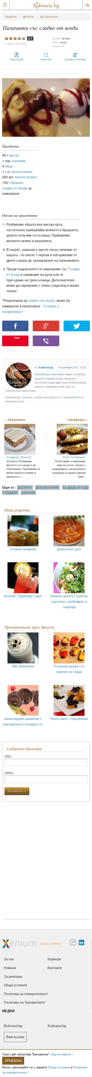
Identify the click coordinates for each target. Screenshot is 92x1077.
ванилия (18, 160)
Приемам (13, 1060)
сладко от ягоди (14, 188)
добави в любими (75, 59)
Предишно (14, 420)
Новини (10, 968)
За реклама (13, 976)
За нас (9, 959)
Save (17, 337)
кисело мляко (21, 171)
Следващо (77, 420)
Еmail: (9, 773)
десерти (28, 16)
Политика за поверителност (26, 994)
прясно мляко (26, 176)
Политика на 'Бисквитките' (25, 1002)
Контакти (54, 968)
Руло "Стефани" (74, 457)
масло (14, 155)
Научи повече (61, 1054)
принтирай (16, 59)
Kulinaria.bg (46, 367)
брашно (17, 182)
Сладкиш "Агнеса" (19, 457)
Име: (8, 756)
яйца (9, 166)
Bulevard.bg (13, 1026)
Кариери (54, 959)
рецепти (10, 16)
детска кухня (49, 16)
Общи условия (59, 1067)
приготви (45, 59)
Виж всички (15, 1037)
